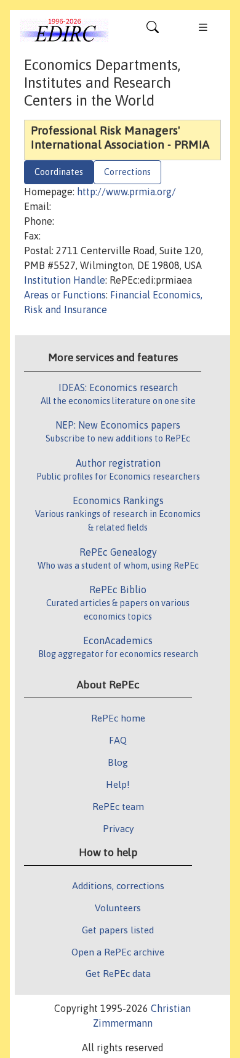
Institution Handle (64, 280)
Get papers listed (118, 929)
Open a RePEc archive (117, 951)
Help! (118, 784)
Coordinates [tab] (58, 172)
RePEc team (118, 806)
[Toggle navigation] (152, 30)
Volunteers (118, 907)
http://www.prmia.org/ (126, 191)
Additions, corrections (118, 885)
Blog (118, 762)
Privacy (118, 828)
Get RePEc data (118, 973)
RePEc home (118, 717)
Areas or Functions (65, 294)
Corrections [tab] (127, 172)
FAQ (118, 739)
